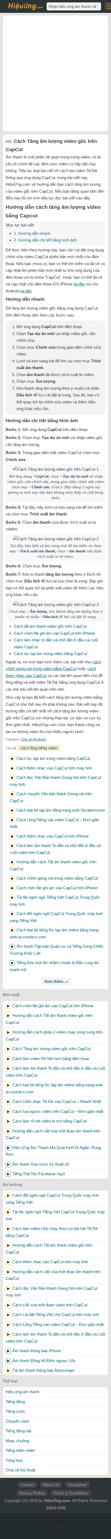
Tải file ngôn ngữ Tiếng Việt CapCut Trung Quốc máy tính (55, 1215)
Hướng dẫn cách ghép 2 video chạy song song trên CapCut (54, 1035)
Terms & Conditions (70, 1493)
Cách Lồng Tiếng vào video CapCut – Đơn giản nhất (58, 1324)
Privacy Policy (32, 1493)
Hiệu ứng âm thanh (22, 1391)
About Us (51, 1484)
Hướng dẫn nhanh (32, 233)
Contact (27, 1484)
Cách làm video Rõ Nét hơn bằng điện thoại (50, 1058)
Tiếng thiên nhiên (20, 1450)
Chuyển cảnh (17, 1421)
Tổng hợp (14, 1460)
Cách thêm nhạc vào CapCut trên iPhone (52, 836)
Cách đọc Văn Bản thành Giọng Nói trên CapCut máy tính (51, 1292)
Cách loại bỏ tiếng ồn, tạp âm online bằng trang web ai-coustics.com (54, 1088)
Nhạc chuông (17, 1440)
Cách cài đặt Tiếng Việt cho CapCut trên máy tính (55, 1314)
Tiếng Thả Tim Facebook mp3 (38, 1174)
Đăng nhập (56, 1507)
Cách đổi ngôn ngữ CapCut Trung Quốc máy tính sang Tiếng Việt (52, 1199)
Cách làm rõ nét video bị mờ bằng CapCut (49, 1121)
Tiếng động (15, 1401)
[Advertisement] (55, 73)
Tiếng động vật (18, 1431)
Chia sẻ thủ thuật (33, 739)
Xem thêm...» (56, 981)
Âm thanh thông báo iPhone (36, 1350)
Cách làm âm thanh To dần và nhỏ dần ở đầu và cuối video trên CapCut (55, 1071)
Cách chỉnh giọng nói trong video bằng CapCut (57, 878)
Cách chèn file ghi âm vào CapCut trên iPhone (54, 633)
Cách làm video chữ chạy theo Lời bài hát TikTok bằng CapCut (52, 1232)
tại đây (79, 284)
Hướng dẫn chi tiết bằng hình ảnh (45, 240)
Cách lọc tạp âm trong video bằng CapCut (50, 653)
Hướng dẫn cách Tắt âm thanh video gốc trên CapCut (49, 1019)
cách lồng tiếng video (38, 748)
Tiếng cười (15, 1411)
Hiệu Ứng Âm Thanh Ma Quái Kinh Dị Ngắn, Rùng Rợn (53, 1151)
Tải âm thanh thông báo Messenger (43, 1370)
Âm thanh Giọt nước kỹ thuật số (40, 1164)
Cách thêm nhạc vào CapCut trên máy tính (54, 768)
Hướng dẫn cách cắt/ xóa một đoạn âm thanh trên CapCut (53, 1134)
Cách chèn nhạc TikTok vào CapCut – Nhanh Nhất (56, 1101)
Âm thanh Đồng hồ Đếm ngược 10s (43, 1360)
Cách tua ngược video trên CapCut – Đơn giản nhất (57, 1111)
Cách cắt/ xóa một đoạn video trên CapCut (49, 1305)
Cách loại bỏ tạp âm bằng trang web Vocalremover (60, 810)
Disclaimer (77, 1484)
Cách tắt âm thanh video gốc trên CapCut (50, 626)
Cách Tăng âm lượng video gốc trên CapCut (51, 1048)
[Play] (12, 758)
